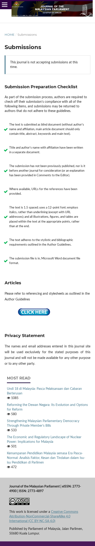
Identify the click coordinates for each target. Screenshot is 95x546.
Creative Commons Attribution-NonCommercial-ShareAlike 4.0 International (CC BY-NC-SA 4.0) (43, 516)
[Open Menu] (4, 4)
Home (10, 34)
